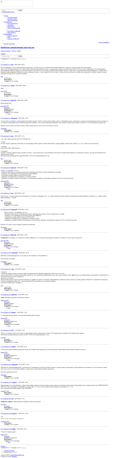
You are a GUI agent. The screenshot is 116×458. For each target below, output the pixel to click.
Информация (8, 34)
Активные (10, 25)
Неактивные (11, 26)
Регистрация (102, 42)
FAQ (8, 37)
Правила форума (12, 35)
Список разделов (12, 17)
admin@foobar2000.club (17, 455)
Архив (19, 51)
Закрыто (3, 54)
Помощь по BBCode (13, 38)
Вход (107, 42)
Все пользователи (12, 23)
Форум (6, 15)
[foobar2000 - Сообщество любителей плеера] (17, 6)
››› (25, 59)
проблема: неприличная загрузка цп (17, 47)
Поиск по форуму (12, 20)
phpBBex (14, 456)
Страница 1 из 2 (15, 59)
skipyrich (13, 100)
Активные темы (12, 19)
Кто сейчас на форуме (13, 31)
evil (12, 330)
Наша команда (11, 32)
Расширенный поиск (8, 12)
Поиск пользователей (13, 28)
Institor (13, 312)
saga (12, 64)
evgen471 (14, 382)
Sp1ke (12, 85)
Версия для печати (9, 43)
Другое (14, 51)
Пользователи (8, 22)
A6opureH (14, 118)
